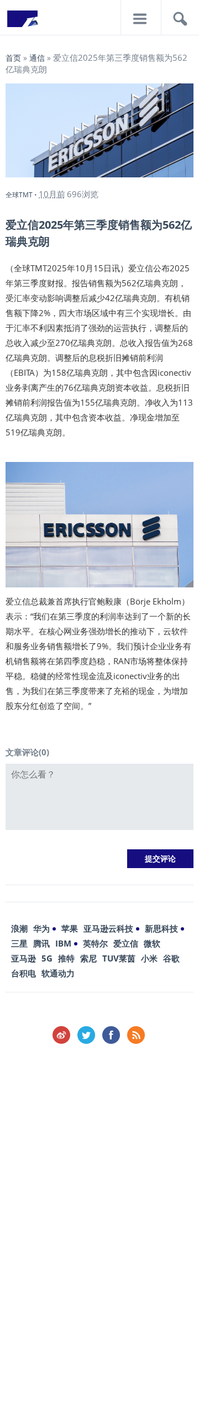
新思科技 (161, 928)
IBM (63, 943)
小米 (149, 958)
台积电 (23, 973)
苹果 (69, 928)
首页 (13, 57)
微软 (152, 943)
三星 (19, 943)
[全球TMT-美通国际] (22, 22)
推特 (66, 958)
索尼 (88, 958)
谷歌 (171, 958)
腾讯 (41, 943)
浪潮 (19, 928)
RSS (136, 1035)
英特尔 (95, 943)
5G (47, 958)
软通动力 (58, 973)
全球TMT (19, 194)
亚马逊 (23, 958)
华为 (41, 928)
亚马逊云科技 (108, 928)
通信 (37, 57)
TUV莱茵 (118, 958)
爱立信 (125, 943)
